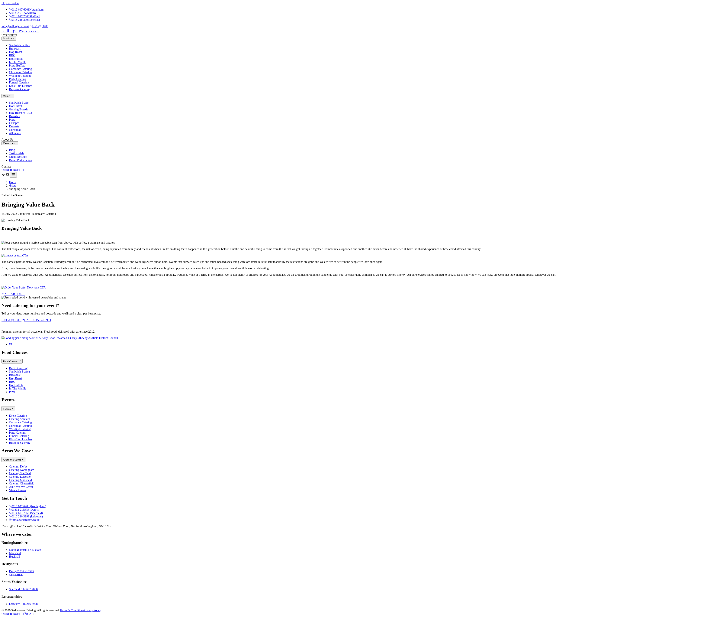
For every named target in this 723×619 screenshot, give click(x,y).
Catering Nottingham (21, 469)
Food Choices (10, 361)
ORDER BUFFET (13, 169)
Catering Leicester (20, 476)
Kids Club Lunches (20, 85)
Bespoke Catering (19, 89)
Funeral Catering (19, 82)
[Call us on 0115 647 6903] (3, 175)
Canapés (14, 123)
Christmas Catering (20, 72)
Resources (9, 143)
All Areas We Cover (21, 486)
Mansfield (15, 553)
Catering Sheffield (20, 473)
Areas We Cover (12, 459)
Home (12, 182)
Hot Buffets (16, 58)
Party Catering (17, 79)
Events (7, 409)
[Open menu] (13, 175)
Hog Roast (15, 52)
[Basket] (7, 175)
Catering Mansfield (20, 480)
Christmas (15, 129)
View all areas (17, 490)
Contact (6, 166)
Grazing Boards (18, 109)
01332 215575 (23, 13)
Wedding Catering (20, 75)
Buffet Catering (18, 368)
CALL (31, 613)
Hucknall (14, 556)
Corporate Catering (20, 68)
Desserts (14, 126)
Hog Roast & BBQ (20, 112)
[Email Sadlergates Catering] (10, 344)
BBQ (12, 55)
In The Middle (17, 62)
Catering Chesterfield (21, 483)
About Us (7, 139)
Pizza (12, 119)
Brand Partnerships (20, 160)
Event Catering (18, 415)
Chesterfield (16, 574)
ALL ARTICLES (14, 294)
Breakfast (14, 48)
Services (8, 38)
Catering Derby (18, 466)
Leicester (14, 603)
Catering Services (19, 419)
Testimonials (16, 153)
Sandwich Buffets (19, 45)
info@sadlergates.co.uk (15, 26)
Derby (13, 571)
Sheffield (14, 589)
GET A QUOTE (11, 320)
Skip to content (10, 3)
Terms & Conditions (72, 610)
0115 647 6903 (27, 9)
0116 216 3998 (25, 19)
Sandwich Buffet (19, 102)
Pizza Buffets (17, 65)
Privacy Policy (92, 610)
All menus (15, 133)
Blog (12, 149)
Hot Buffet (15, 106)
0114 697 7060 (25, 16)
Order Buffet (9, 34)
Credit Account (18, 156)
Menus (6, 96)
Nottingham (16, 549)
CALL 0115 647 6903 (37, 320)
